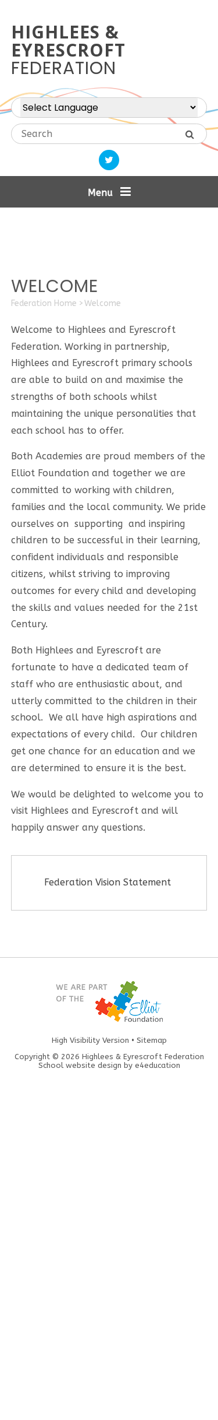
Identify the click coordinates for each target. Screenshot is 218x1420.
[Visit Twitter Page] (109, 160)
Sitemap (152, 1040)
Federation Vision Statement (109, 882)
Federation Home (44, 303)
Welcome (102, 303)
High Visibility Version (90, 1040)
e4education (157, 1065)
